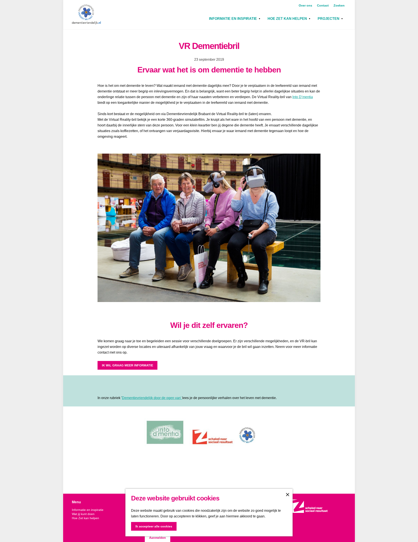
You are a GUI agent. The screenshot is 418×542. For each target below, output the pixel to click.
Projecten (328, 18)
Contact (323, 5)
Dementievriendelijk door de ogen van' (152, 398)
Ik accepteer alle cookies (153, 526)
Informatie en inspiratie (233, 18)
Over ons (306, 5)
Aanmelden (157, 537)
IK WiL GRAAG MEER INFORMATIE (127, 365)
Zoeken (339, 5)
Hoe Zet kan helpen (287, 18)
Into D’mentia (302, 97)
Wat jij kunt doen (83, 514)
